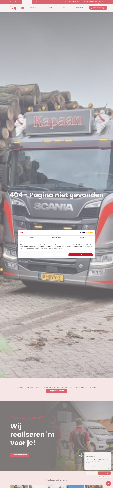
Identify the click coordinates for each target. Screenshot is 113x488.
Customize (56, 254)
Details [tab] (82, 237)
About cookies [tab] (56, 237)
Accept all (80, 254)
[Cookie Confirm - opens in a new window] (86, 232)
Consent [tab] (31, 237)
